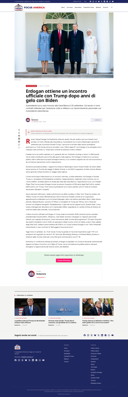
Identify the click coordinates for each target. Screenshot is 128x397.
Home (63, 7)
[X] (101, 1)
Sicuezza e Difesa (96, 353)
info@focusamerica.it (27, 357)
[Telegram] (107, 1)
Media (92, 375)
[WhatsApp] (110, 1)
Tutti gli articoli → (41, 277)
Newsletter (77, 1)
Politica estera (31, 85)
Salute (92, 364)
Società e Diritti (95, 377)
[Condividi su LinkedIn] (19, 139)
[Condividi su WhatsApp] (19, 145)
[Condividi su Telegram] (19, 142)
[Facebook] (90, 1)
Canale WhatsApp (64, 260)
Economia (93, 356)
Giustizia (93, 361)
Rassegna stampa (96, 383)
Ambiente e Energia (96, 372)
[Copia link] (19, 147)
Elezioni (93, 369)
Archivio (105, 7)
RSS (85, 1)
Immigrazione (94, 359)
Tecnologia (94, 367)
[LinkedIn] (104, 1)
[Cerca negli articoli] (111, 7)
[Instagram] (93, 1)
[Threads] (96, 1)
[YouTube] (112, 1)
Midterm (98, 7)
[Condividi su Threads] (19, 133)
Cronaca (93, 380)
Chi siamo (70, 7)
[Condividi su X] (19, 130)
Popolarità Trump (89, 7)
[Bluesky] (99, 1)
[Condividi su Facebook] (19, 136)
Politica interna (95, 348)
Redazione (34, 120)
